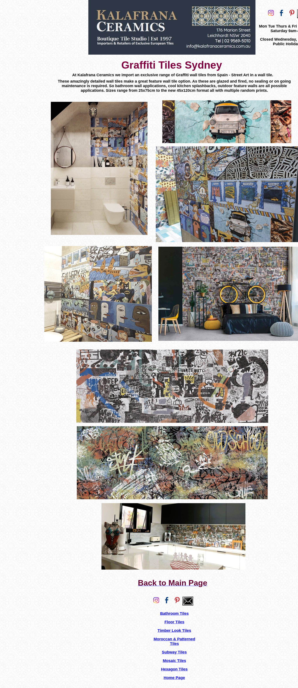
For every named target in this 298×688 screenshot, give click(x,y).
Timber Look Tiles (174, 630)
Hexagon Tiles (174, 669)
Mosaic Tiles (174, 661)
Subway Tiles (174, 652)
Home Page (174, 678)
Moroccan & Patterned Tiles (174, 641)
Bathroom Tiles (174, 613)
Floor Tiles (174, 622)
